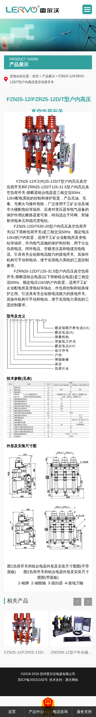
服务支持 (84, 712)
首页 (35, 76)
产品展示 (48, 76)
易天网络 (71, 680)
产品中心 (36, 712)
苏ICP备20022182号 (33, 680)
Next (88, 602)
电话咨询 (60, 712)
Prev (77, 602)
